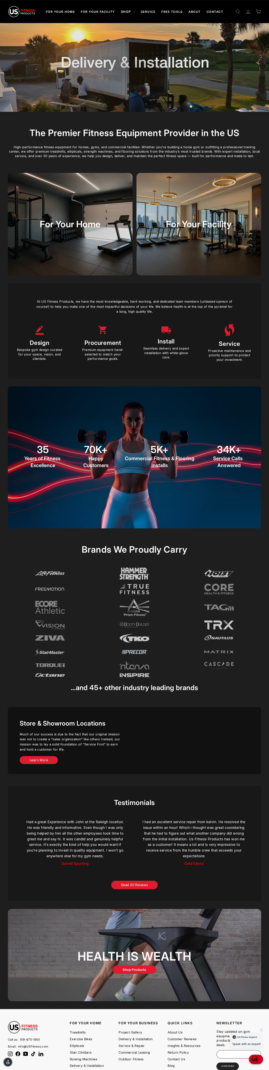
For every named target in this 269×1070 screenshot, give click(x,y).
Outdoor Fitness (131, 1059)
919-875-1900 (30, 1039)
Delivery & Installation (87, 1066)
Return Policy (178, 1052)
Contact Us (176, 1059)
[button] (256, 1059)
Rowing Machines (83, 1059)
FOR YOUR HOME (60, 12)
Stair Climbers (81, 1052)
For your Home (70, 224)
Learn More (39, 760)
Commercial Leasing (134, 1052)
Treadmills (78, 1032)
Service (148, 12)
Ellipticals (77, 1046)
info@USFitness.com (33, 1046)
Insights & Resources (184, 1046)
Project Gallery (130, 1032)
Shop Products (134, 970)
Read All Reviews (134, 885)
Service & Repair (132, 1046)
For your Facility (199, 224)
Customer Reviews (182, 1039)
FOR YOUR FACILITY (98, 12)
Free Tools (172, 12)
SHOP (126, 12)
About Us (175, 1032)
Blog (171, 1066)
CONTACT (215, 12)
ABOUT (194, 12)
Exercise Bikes (81, 1039)
